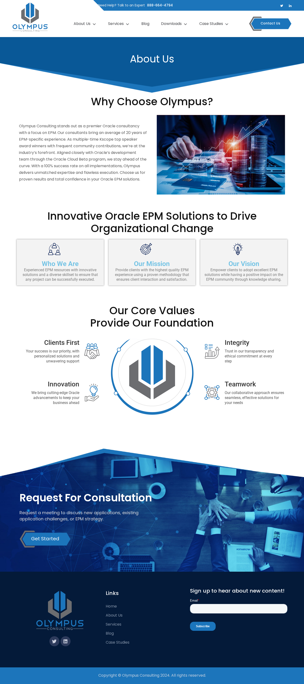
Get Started (45, 538)
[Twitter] (54, 641)
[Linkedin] (66, 641)
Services (116, 23)
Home (111, 606)
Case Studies (211, 23)
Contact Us (270, 23)
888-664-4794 (160, 5)
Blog (145, 23)
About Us (82, 23)
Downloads (172, 23)
